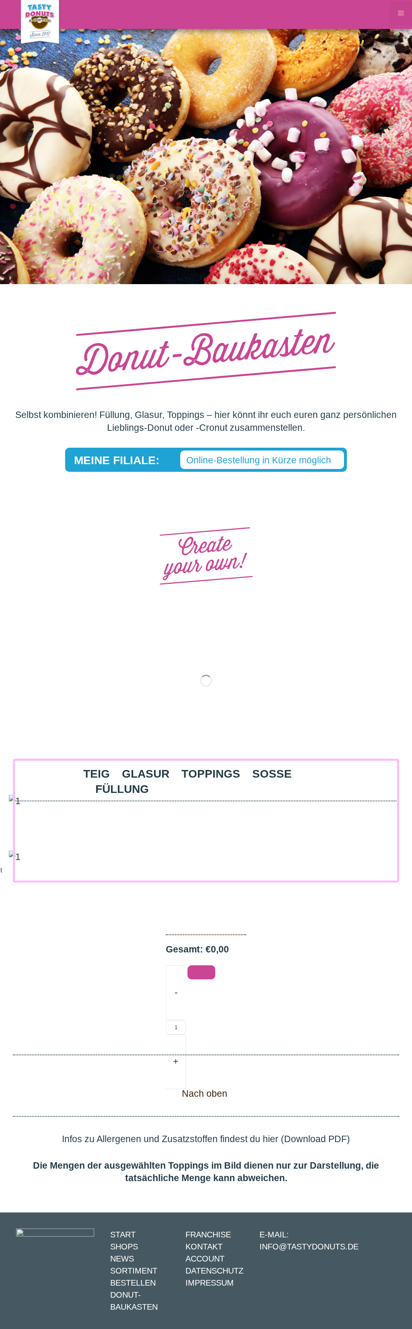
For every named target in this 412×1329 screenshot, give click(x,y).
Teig (96, 774)
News (122, 1258)
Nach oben (204, 1093)
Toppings (210, 774)
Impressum (209, 1282)
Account (205, 1258)
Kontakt (347, 14)
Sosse (272, 774)
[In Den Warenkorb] (201, 972)
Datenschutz (214, 1270)
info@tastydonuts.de (309, 1246)
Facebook (388, 1276)
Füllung (122, 789)
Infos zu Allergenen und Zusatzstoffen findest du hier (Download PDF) (206, 1139)
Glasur (145, 774)
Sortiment (133, 1270)
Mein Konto (361, 14)
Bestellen (133, 1282)
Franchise (208, 1234)
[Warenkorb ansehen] (376, 14)
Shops (124, 1246)
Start (123, 1234)
